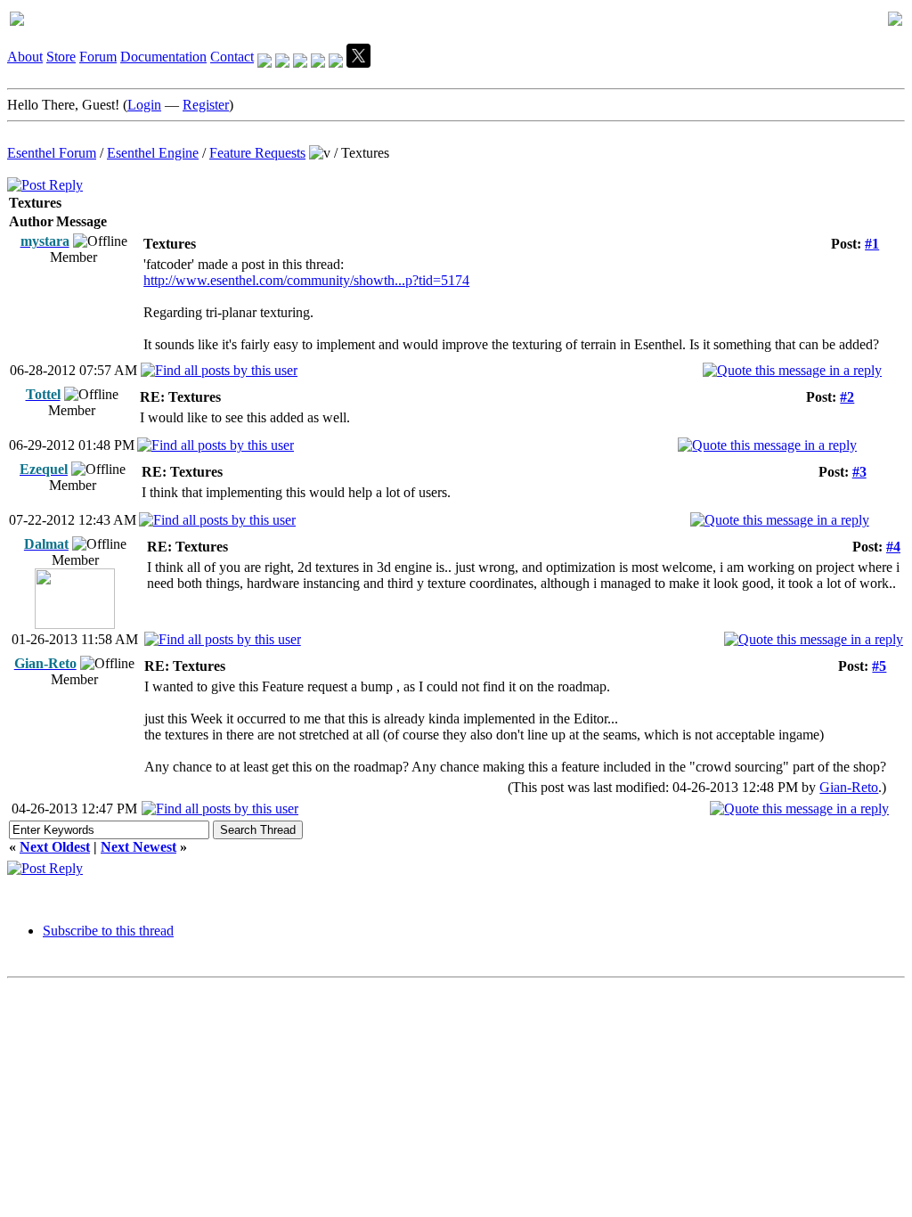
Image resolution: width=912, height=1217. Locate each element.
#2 (847, 396)
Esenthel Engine (153, 152)
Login (144, 104)
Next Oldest (55, 846)
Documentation (163, 56)
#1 (872, 243)
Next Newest (138, 846)
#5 (879, 666)
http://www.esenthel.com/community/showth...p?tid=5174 (306, 280)
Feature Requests (257, 152)
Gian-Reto (848, 787)
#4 (893, 546)
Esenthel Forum (51, 152)
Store (61, 56)
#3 (859, 471)
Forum (98, 56)
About (25, 56)
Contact (232, 56)
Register (206, 104)
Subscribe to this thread (108, 930)
